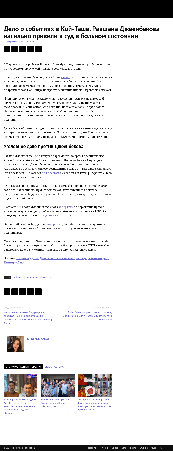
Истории (104, 447)
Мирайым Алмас (16, 41)
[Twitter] (14, 49)
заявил (65, 77)
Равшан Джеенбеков (36, 277)
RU (161, 447)
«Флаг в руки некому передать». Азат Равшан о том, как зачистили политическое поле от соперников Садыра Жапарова (20, 406)
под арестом (50, 173)
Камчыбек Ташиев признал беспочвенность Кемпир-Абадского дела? (55, 403)
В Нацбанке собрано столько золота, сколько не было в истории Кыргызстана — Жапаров (87, 316)
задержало (54, 224)
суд (52, 277)
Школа (132, 447)
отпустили (47, 215)
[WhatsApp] (38, 49)
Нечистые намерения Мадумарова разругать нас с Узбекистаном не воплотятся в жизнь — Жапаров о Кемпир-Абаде (29, 318)
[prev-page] (6, 420)
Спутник (144, 447)
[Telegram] (30, 49)
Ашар (154, 447)
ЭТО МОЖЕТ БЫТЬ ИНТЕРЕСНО (23, 366)
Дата (123, 447)
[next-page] (11, 420)
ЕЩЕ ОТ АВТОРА (54, 366)
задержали (66, 207)
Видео (115, 447)
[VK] (22, 49)
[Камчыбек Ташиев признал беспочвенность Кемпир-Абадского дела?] (58, 385)
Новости (92, 447)
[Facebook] (7, 49)
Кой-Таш (18, 277)
